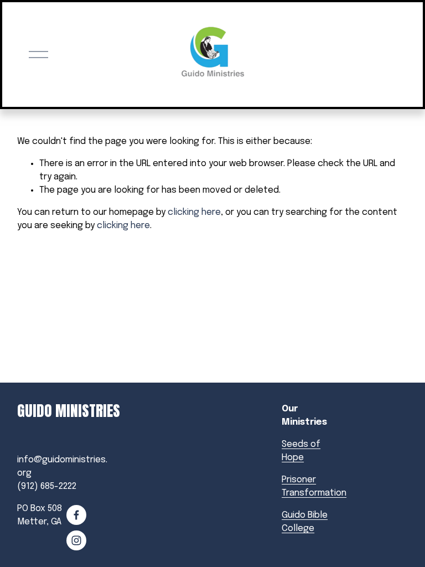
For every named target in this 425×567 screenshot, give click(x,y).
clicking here (194, 212)
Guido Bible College (305, 522)
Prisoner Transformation (314, 486)
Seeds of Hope (301, 451)
